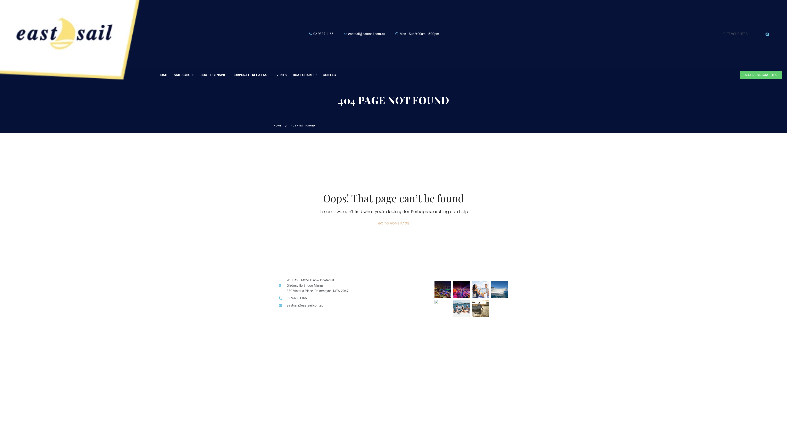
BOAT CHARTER (305, 75)
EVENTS (281, 75)
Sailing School (367, 283)
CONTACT (330, 75)
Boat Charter (366, 298)
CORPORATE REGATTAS (250, 75)
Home (278, 125)
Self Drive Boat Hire (370, 303)
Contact (362, 308)
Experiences (365, 293)
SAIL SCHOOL (184, 75)
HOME (163, 75)
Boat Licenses (367, 288)
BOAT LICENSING (213, 75)
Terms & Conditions (293, 350)
